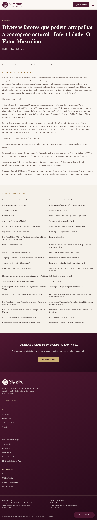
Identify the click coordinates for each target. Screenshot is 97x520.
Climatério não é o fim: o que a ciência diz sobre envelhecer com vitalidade (71, 269)
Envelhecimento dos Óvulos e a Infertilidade (64, 252)
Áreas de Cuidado (8, 423)
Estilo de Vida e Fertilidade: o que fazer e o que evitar (67, 216)
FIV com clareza (7, 486)
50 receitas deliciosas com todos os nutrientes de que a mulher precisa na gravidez (70, 246)
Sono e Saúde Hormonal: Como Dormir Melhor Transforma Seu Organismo (70, 311)
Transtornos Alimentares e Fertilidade (61, 221)
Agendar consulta (81, 5)
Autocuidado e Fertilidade (58, 210)
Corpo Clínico (7, 418)
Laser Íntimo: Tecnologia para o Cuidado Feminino (66, 323)
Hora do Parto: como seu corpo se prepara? (16, 268)
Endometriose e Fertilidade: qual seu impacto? (64, 258)
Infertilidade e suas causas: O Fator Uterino (16, 252)
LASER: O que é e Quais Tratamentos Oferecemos (19, 317)
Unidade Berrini (7, 478)
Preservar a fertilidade (56, 237)
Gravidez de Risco (8, 216)
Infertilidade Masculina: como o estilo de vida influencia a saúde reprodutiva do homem (70, 295)
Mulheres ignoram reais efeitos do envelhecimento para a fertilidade (25, 276)
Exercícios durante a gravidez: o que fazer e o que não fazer (22, 226)
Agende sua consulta (48, 359)
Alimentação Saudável (9, 210)
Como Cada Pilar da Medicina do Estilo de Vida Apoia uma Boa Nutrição (24, 311)
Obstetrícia (6, 448)
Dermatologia (6, 452)
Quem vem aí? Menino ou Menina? (14, 221)
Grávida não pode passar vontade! (60, 276)
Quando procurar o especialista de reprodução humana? (67, 226)
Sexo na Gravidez (55, 281)
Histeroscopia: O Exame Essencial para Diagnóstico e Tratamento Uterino (24, 287)
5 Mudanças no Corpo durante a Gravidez (63, 232)
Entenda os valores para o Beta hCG (14, 205)
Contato (5, 427)
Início (4, 65)
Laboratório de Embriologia (11, 474)
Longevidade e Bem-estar (10, 457)
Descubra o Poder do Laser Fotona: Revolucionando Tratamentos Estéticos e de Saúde (24, 303)
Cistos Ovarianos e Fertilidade (12, 245)
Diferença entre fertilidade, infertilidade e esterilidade (67, 205)
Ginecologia (6, 444)
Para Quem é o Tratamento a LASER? (62, 317)
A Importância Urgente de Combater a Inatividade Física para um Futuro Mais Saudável (71, 303)
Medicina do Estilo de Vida (11, 461)
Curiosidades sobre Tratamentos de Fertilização (65, 200)
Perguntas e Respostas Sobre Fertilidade (15, 200)
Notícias (10, 65)
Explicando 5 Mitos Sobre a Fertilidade (15, 232)
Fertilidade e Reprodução (10, 440)
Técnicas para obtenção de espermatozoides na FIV (66, 286)
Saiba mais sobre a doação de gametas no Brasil (18, 281)
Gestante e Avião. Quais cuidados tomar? (16, 263)
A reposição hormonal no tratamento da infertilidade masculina (23, 258)
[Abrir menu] (93, 4)
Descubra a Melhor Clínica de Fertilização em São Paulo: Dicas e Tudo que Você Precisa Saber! (24, 238)
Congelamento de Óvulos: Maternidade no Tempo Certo (21, 323)
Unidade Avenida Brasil (10, 482)
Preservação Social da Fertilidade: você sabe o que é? (67, 263)
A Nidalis (5, 414)
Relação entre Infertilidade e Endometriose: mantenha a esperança (24, 294)
